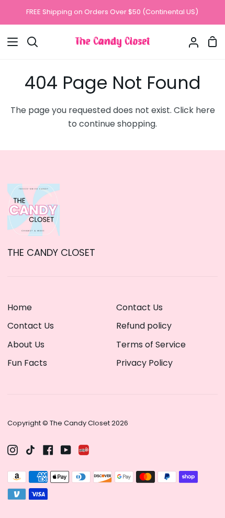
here (205, 110)
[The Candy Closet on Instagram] (12, 450)
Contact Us (30, 326)
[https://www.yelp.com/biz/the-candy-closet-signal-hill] (83, 450)
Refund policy (144, 326)
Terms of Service (151, 345)
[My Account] (189, 42)
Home (19, 307)
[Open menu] (9, 42)
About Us (25, 345)
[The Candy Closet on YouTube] (66, 450)
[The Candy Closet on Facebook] (48, 450)
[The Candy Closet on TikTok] (30, 450)
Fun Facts (27, 363)
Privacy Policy (144, 363)
